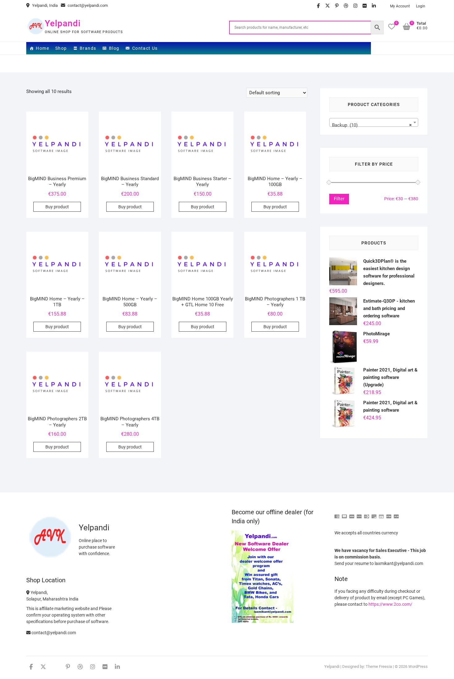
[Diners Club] (366, 514)
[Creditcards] (381, 514)
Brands (88, 48)
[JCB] (396, 514)
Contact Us (145, 48)
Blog (114, 48)
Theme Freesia (379, 666)
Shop (61, 48)
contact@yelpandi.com (87, 5)
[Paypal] (359, 514)
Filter (339, 199)
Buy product (57, 206)
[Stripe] (388, 514)
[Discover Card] (374, 514)
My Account (400, 6)
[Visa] (351, 514)
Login (420, 6)
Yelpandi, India (44, 5)
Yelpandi (63, 23)
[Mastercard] (344, 514)
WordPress (418, 666)
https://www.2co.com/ (390, 604)
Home (42, 48)
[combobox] (373, 122)
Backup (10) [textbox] (372, 125)
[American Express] (336, 514)
